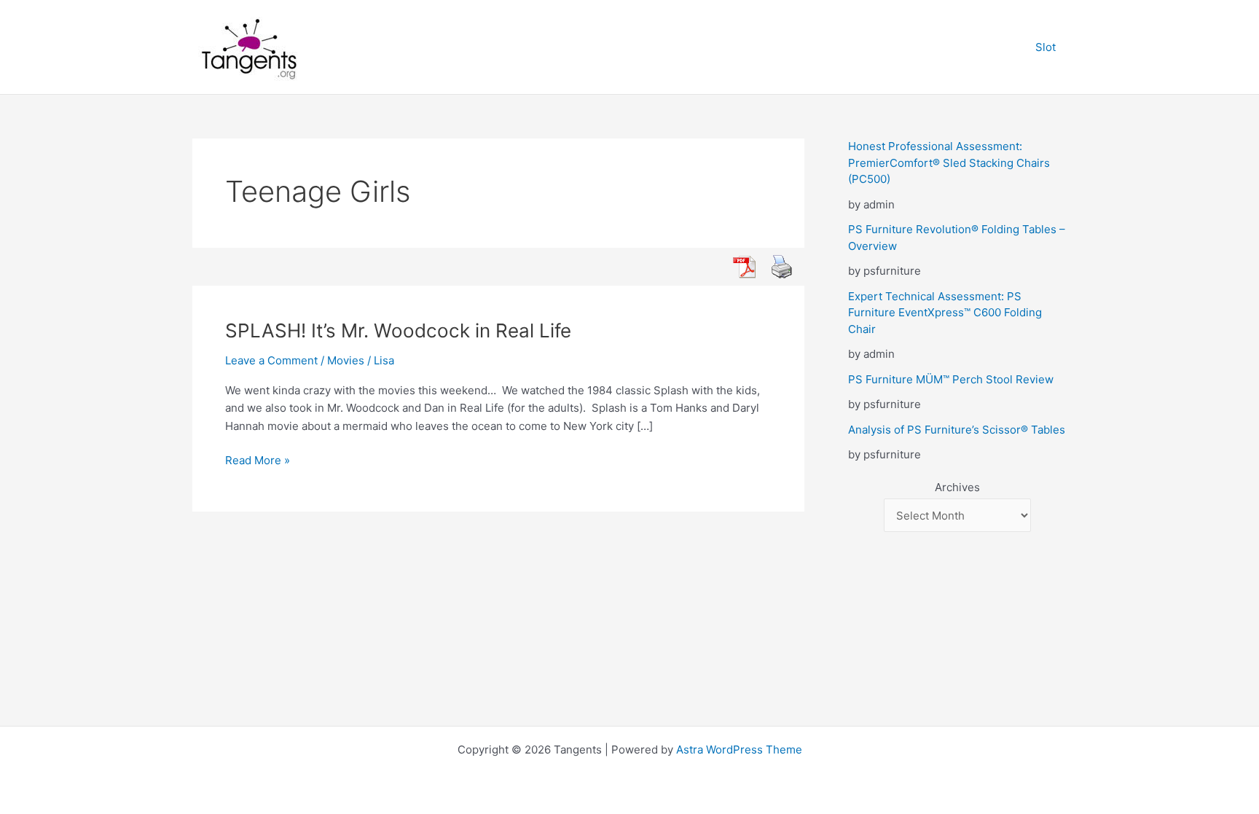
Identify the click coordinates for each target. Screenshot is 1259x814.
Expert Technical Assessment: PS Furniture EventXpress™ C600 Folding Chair (945, 312)
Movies (345, 360)
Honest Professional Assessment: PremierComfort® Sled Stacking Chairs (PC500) (949, 162)
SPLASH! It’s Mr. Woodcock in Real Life (398, 330)
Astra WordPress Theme (739, 749)
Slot (1045, 47)
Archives (957, 487)
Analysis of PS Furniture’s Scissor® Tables (956, 430)
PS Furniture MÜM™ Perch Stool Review (951, 379)
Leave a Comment (271, 360)
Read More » (257, 461)
